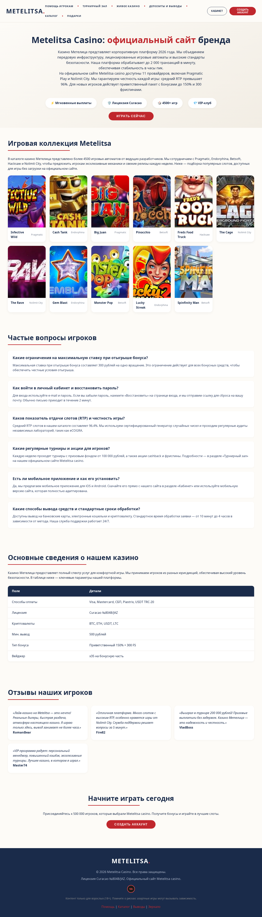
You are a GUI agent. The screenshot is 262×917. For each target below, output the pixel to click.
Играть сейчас (131, 116)
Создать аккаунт (131, 824)
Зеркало (154, 907)
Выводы (139, 907)
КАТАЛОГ (51, 16)
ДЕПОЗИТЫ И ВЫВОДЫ (165, 6)
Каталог (124, 907)
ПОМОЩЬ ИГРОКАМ (59, 6)
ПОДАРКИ (74, 16)
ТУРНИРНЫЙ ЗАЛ (95, 6)
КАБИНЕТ (217, 11)
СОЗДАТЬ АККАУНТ (243, 11)
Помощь (108, 907)
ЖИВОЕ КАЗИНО (128, 6)
